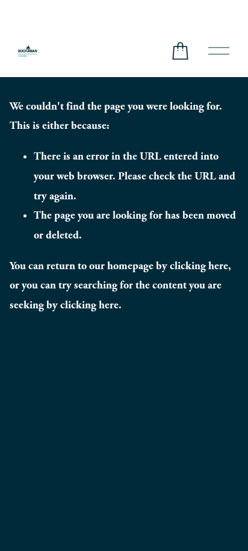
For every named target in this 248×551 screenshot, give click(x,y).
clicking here (199, 266)
